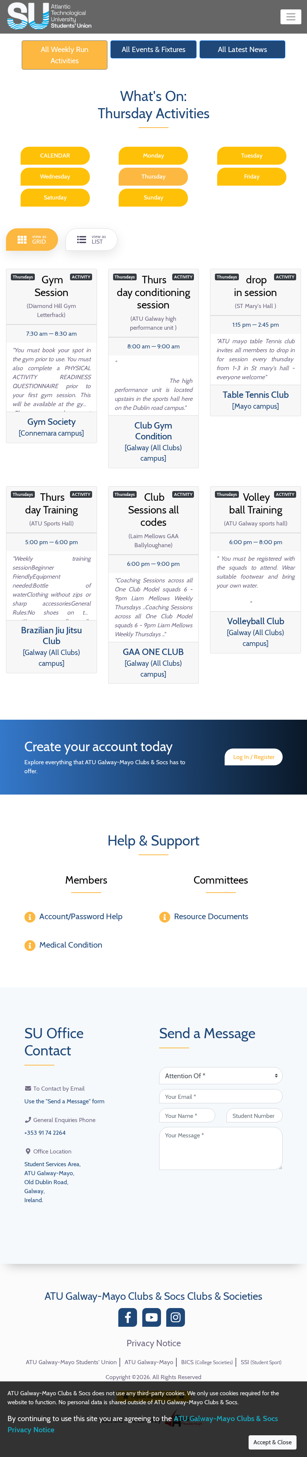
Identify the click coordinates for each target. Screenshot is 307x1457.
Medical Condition (70, 945)
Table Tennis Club (256, 400)
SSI (261, 1362)
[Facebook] (129, 1319)
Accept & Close (272, 1442)
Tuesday (251, 155)
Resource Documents (211, 916)
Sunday (153, 197)
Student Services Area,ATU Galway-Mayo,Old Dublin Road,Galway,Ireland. (52, 1182)
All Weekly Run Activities (64, 55)
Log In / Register (253, 756)
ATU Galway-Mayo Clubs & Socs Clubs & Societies (153, 1296)
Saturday (55, 197)
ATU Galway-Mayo (149, 1362)
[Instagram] (177, 1319)
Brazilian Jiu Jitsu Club (51, 646)
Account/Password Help (80, 916)
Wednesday (55, 176)
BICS (207, 1362)
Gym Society (51, 427)
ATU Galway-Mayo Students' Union (71, 1362)
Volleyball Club (255, 632)
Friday (251, 176)
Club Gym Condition (153, 441)
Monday (153, 155)
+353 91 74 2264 (45, 1132)
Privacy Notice (154, 1343)
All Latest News (242, 49)
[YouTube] (153, 1319)
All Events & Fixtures (153, 49)
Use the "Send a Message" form (64, 1101)
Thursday (153, 176)
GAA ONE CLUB (153, 662)
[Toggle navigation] (290, 16)
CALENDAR (55, 155)
